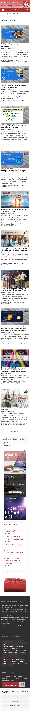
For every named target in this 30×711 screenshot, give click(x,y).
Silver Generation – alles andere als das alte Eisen (14, 409)
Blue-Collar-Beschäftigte (21, 643)
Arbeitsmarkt (11, 423)
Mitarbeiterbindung (5, 186)
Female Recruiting (17, 223)
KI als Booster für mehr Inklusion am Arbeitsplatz (13, 46)
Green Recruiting (20, 641)
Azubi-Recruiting (20, 646)
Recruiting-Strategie (5, 303)
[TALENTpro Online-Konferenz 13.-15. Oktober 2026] (15, 496)
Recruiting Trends (17, 100)
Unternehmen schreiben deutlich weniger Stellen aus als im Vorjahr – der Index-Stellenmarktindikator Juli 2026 (14, 538)
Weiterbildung (9, 102)
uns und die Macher (12, 626)
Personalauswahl (21, 424)
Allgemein (5, 60)
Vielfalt (2, 385)
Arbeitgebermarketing (8, 657)
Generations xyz (16, 144)
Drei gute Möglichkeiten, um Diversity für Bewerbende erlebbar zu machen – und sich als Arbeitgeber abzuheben (14, 370)
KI (16, 61)
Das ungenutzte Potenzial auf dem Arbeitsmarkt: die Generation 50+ (14, 127)
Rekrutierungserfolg (5, 383)
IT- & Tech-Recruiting (8, 659)
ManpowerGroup (14, 264)
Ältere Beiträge (14, 431)
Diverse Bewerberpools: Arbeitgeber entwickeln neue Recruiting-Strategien (14, 290)
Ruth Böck (4, 373)
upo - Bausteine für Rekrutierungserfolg (18, 383)
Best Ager (5, 424)
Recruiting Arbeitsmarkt (14, 663)
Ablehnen (15, 701)
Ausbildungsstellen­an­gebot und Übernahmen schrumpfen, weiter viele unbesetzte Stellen (14, 552)
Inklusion (13, 61)
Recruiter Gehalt (19, 644)
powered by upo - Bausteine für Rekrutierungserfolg (14, 9)
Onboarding (16, 650)
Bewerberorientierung (5, 61)
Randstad (13, 345)
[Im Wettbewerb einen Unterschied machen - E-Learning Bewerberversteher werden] (15, 473)
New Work (11, 665)
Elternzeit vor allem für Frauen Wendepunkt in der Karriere (14, 210)
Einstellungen (15, 705)
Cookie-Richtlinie (7, 709)
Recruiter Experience (20, 659)
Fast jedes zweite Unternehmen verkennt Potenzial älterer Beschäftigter (13, 329)
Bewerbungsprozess (8, 644)
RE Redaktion (5, 48)
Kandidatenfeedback (14, 655)
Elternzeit (3, 224)
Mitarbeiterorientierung (6, 266)
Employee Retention (10, 224)
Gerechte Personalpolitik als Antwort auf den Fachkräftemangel (13, 86)
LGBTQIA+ (22, 185)
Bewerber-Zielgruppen (12, 343)
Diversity (17, 60)
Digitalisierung (11, 60)
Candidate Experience (15, 382)
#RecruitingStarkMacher (20, 381)
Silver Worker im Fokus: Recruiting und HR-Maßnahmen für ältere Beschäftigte (14, 249)
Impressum (23, 709)
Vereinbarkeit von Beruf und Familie (8, 225)
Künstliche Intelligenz (22, 61)
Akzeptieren (15, 697)
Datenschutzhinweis (16, 709)
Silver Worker (14, 266)
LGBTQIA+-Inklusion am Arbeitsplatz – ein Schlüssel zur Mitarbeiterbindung (14, 171)
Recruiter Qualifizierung (9, 646)
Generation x (13, 146)
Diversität (17, 302)
